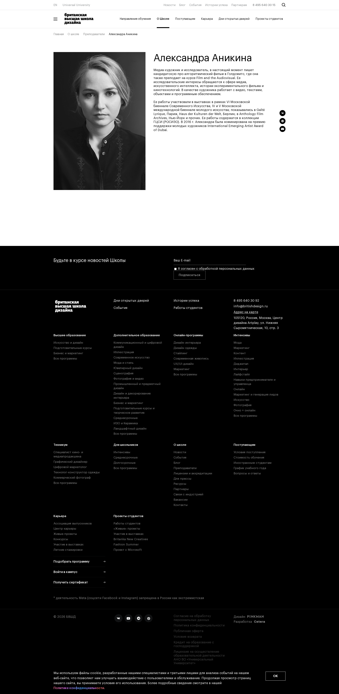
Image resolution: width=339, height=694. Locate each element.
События (195, 5)
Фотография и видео (129, 378)
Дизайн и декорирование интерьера (132, 395)
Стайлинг (181, 353)
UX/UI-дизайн (184, 363)
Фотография (243, 405)
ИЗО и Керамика (126, 423)
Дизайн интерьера (187, 342)
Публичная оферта (188, 631)
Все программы (65, 358)
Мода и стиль (123, 362)
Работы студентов (188, 307)
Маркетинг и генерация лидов (256, 394)
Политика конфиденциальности (199, 625)
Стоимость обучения (249, 457)
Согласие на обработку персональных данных (192, 617)
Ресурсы (180, 483)
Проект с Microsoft (128, 549)
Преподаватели (94, 34)
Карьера (207, 18)
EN (55, 5)
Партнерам (239, 5)
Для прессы (182, 478)
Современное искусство (132, 357)
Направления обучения (135, 18)
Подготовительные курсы (72, 347)
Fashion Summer (126, 544)
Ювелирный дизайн (128, 368)
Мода (238, 342)
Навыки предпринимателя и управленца (254, 381)
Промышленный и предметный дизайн (137, 386)
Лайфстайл (242, 374)
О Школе (163, 18)
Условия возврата (188, 636)
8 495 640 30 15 (264, 5)
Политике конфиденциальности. (79, 688)
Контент (240, 353)
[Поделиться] (282, 113)
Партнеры (181, 489)
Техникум (60, 444)
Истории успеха (216, 5)
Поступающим (185, 18)
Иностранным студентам (253, 462)
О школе (73, 34)
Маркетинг (182, 369)
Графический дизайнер (70, 461)
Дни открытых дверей (234, 18)
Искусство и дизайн (68, 342)
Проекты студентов (269, 18)
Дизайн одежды (185, 347)
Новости (169, 5)
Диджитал (241, 363)
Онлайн (239, 389)
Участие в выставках (68, 544)
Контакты (181, 504)
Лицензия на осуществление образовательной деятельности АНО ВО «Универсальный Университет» (199, 657)
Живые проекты (65, 533)
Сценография (123, 373)
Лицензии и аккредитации (193, 473)
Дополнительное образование (137, 335)
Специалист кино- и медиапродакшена (68, 454)
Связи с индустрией (188, 494)
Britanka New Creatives (131, 539)
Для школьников (126, 444)
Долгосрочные (124, 462)
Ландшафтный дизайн (130, 428)
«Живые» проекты (127, 528)
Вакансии (181, 499)
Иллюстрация (124, 352)
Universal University (76, 5)
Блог (182, 5)
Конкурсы (60, 539)
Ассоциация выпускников (72, 523)
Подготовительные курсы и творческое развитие (134, 410)
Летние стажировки (67, 549)
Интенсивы (242, 335)
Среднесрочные (126, 418)
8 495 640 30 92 (246, 300)
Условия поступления (250, 452)
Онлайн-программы (188, 335)
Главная (58, 34)
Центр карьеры (64, 528)
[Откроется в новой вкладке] (118, 618)
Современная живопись (191, 358)
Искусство (241, 399)
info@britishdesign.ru (251, 306)
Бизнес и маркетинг (68, 353)
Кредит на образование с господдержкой (194, 644)
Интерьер (241, 369)
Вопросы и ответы (247, 473)
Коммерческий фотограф (72, 477)
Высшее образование (69, 335)
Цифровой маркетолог (70, 467)
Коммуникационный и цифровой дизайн (138, 344)
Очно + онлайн (244, 410)
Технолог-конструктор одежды (76, 472)
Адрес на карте (246, 312)
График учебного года (250, 468)
